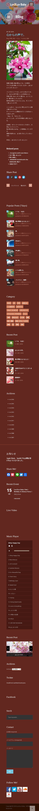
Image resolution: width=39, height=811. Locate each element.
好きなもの (15, 317)
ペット (25, 313)
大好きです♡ (13, 164)
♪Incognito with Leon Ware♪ (19, 153)
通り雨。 (18, 260)
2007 (12, 437)
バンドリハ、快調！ (21, 280)
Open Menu (31, 4)
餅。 (17, 231)
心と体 (22, 317)
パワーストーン (24, 310)
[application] (19, 550)
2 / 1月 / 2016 (19, 380)
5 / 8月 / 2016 (19, 344)
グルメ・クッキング (12, 310)
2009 (12, 429)
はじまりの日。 (19, 350)
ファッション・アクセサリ (14, 313)
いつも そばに (20, 211)
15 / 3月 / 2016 (19, 373)
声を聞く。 (19, 251)
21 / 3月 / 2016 (19, 353)
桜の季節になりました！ (23, 221)
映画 (9, 324)
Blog (7, 38)
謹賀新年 (17, 377)
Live (19, 303)
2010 (12, 425)
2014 (12, 408)
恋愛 (28, 317)
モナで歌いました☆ (15, 155)
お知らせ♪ (25, 303)
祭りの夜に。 (13, 157)
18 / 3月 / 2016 (19, 362)
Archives (9, 669)
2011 (12, 420)
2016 (12, 399)
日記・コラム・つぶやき (19, 38)
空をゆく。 (19, 241)
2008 (12, 433)
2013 (12, 412)
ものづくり (19, 306)
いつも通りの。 (20, 270)
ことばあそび (11, 306)
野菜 (17, 324)
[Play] (9, 551)
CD (14, 303)
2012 (12, 416)
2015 (12, 404)
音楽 (27, 38)
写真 (11, 38)
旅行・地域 (10, 321)
